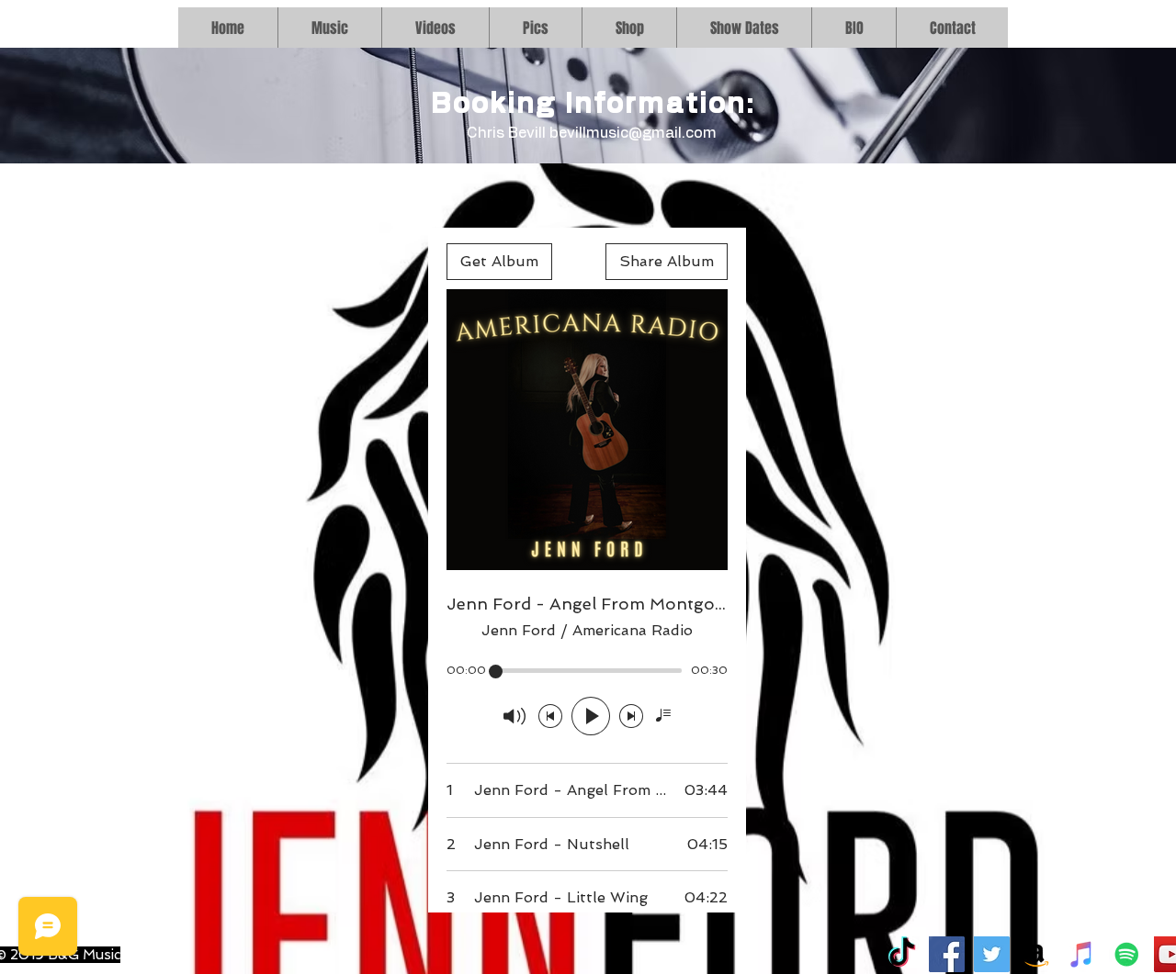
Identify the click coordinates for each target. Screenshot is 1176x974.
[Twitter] (992, 954)
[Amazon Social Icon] (1037, 954)
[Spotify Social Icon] (1127, 954)
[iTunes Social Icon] (1082, 954)
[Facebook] (947, 954)
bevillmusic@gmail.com (633, 133)
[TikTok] (902, 954)
